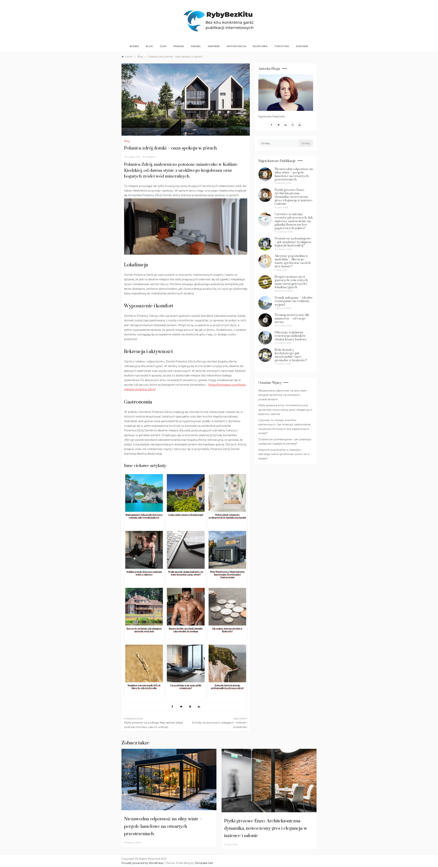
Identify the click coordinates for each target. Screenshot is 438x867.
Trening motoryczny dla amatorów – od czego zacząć (292, 318)
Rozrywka (260, 46)
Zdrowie (302, 46)
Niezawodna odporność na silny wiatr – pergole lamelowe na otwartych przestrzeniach (294, 174)
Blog (149, 46)
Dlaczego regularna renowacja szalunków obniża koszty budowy (291, 335)
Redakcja (150, 156)
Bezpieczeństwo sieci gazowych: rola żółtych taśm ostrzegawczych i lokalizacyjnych (291, 282)
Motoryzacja (236, 46)
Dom (163, 46)
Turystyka (281, 46)
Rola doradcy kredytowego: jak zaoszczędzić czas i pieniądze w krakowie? (291, 355)
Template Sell (204, 863)
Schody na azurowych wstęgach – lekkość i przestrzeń (219, 725)
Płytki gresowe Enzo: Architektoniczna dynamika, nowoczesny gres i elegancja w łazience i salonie (294, 197)
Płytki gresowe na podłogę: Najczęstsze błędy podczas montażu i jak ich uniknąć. (153, 725)
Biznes (134, 46)
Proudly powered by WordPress (142, 863)
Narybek (214, 46)
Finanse (178, 46)
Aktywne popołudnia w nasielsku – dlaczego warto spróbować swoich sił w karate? (293, 261)
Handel (196, 46)
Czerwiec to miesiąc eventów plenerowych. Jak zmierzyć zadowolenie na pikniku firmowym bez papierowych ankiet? (294, 221)
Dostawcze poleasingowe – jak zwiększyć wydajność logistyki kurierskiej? (293, 242)
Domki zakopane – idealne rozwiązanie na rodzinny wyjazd (294, 301)
